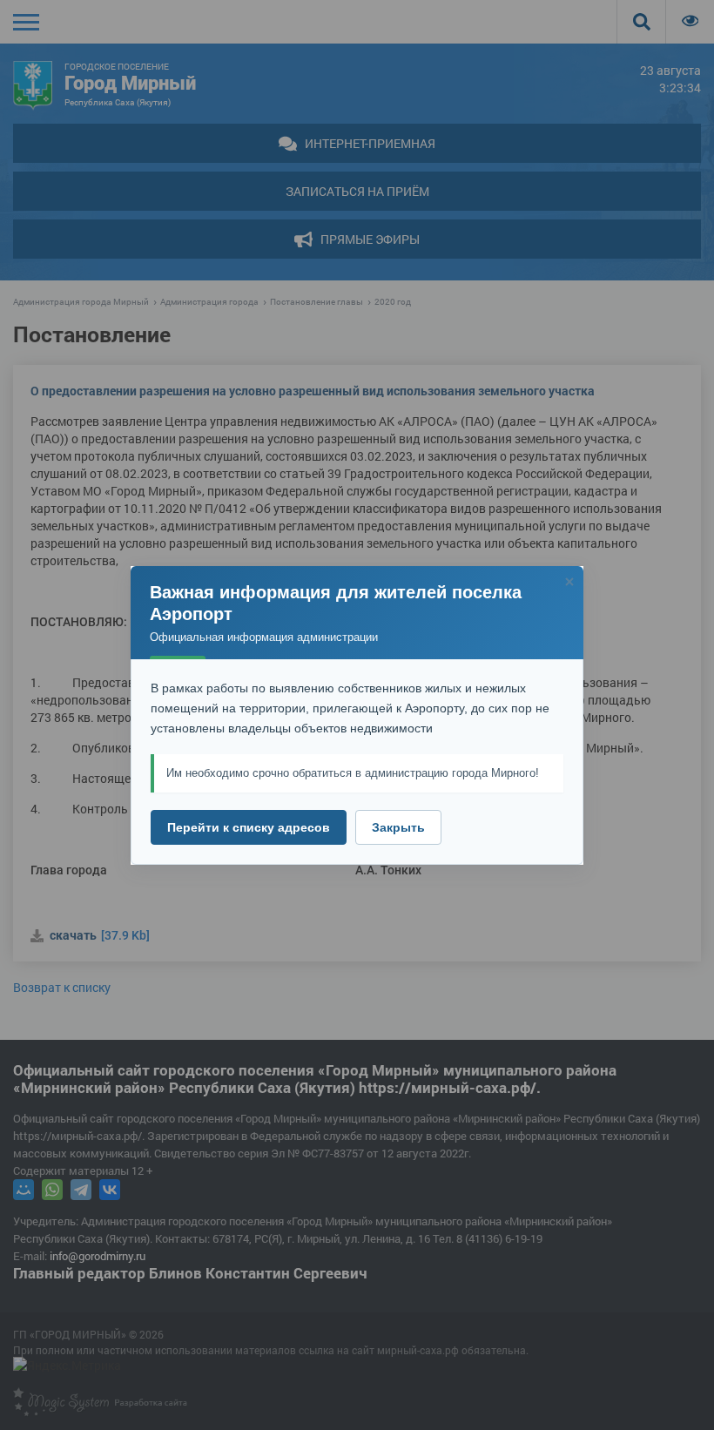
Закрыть (398, 827)
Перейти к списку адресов (248, 827)
